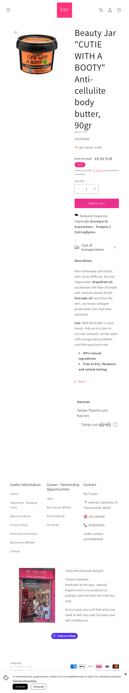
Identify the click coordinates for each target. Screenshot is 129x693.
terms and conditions (23, 534)
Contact (15, 551)
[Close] (125, 674)
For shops (53, 525)
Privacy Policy (19, 525)
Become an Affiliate (22, 542)
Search (14, 494)
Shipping (98, 170)
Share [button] (81, 381)
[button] (8, 10)
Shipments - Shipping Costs (23, 505)
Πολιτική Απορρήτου (24, 680)
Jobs (50, 498)
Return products (20, 516)
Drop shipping (55, 516)
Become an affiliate (59, 507)
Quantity (79, 181)
